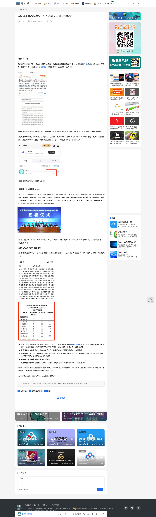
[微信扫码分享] (84, 514)
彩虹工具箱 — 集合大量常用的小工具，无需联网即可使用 (117, 113)
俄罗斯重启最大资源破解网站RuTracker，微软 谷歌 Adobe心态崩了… (132, 113)
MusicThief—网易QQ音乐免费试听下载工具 (131, 128)
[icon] (126, 508)
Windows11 (123, 252)
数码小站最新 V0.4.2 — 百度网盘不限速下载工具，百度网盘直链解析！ (128, 226)
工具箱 (98, 3)
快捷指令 (88, 3)
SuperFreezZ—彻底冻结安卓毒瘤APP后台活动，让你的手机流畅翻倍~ (132, 142)
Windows (82, 432)
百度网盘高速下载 (125, 222)
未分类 (22, 432)
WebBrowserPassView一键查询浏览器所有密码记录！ (117, 142)
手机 (50, 21)
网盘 (85, 64)
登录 (133, 3)
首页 (39, 3)
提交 (100, 489)
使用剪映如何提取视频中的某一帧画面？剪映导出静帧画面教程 (128, 246)
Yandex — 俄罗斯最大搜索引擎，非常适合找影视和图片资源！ (117, 128)
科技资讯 (52, 432)
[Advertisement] (61, 40)
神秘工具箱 (55, 505)
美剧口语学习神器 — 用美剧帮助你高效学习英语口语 (116, 84)
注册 (139, 3)
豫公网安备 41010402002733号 (87, 508)
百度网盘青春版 (78, 344)
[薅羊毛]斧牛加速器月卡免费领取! (116, 99)
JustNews (28, 510)
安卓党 (20, 21)
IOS (66, 3)
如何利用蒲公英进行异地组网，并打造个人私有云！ (132, 84)
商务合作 (45, 505)
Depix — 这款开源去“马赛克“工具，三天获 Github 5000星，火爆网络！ (131, 99)
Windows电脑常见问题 (127, 242)
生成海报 (77, 514)
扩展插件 (76, 3)
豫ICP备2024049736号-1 (64, 508)
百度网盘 (42, 67)
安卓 (57, 3)
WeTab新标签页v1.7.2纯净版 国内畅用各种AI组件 (128, 236)
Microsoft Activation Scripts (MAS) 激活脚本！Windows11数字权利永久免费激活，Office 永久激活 (128, 257)
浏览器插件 (122, 232)
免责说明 (28, 505)
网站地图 (103, 508)
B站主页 (36, 505)
